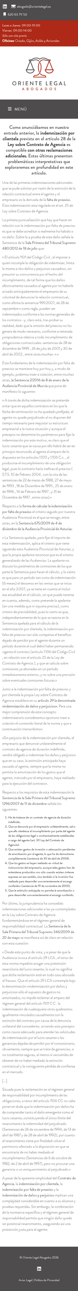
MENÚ (20, 109)
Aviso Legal (25, 1280)
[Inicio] (39, 72)
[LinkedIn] (5, 6)
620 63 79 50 (17, 14)
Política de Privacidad (46, 1280)
